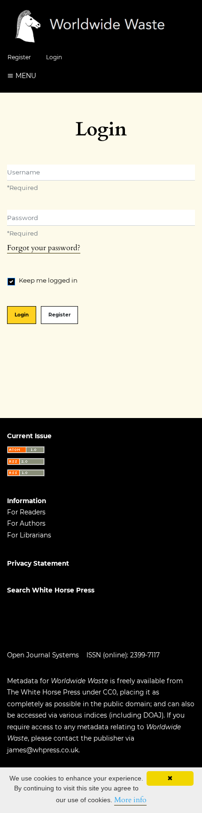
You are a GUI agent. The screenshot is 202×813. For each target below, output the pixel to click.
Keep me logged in (48, 280)
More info (130, 800)
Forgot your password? (43, 248)
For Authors (26, 523)
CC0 (110, 692)
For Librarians (29, 535)
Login (54, 57)
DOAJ (152, 715)
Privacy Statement (38, 563)
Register (19, 57)
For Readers (26, 512)
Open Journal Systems (43, 655)
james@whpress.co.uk (42, 750)
